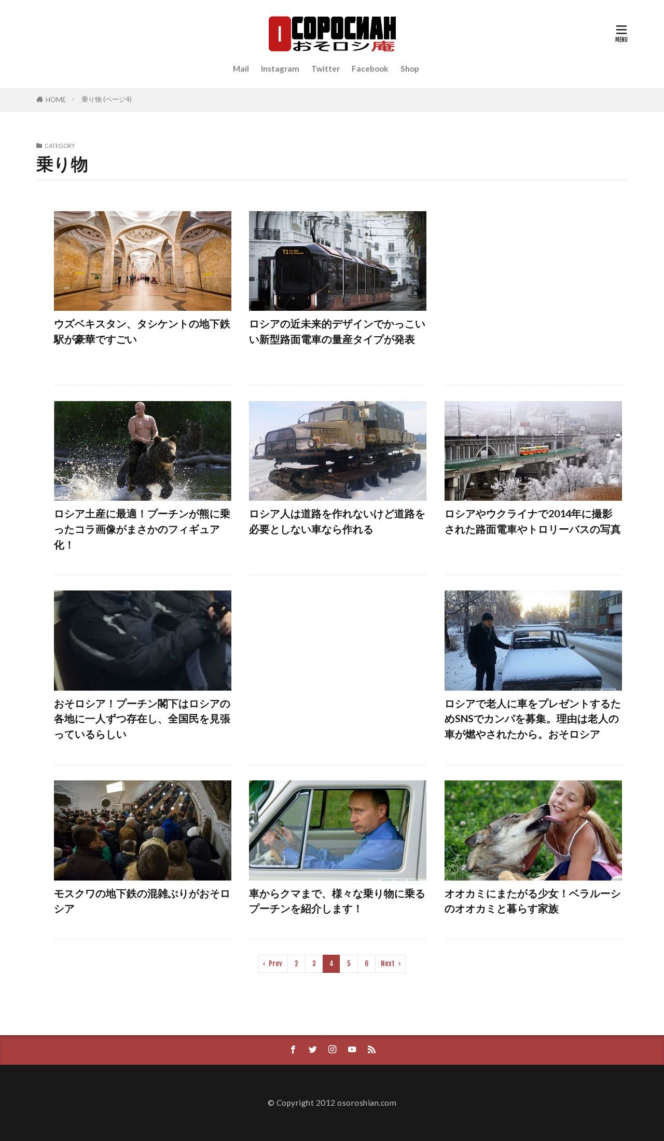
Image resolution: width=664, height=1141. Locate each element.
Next (388, 963)
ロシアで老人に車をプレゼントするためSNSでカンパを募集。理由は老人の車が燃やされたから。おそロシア (533, 718)
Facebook (370, 68)
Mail (241, 68)
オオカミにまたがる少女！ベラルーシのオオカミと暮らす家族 (533, 901)
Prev (275, 963)
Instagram (280, 68)
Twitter (325, 68)
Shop (409, 68)
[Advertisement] (533, 290)
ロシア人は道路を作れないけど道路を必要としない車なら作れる (337, 521)
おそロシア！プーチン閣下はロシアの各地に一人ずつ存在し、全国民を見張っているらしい (142, 718)
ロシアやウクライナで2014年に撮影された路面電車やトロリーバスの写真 (533, 521)
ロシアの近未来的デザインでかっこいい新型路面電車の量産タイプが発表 (337, 331)
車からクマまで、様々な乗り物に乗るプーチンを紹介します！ (337, 901)
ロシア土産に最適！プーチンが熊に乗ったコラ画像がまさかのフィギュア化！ (142, 528)
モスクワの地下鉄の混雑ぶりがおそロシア (142, 901)
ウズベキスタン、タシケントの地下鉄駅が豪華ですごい (142, 331)
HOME (56, 99)
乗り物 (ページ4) (106, 99)
